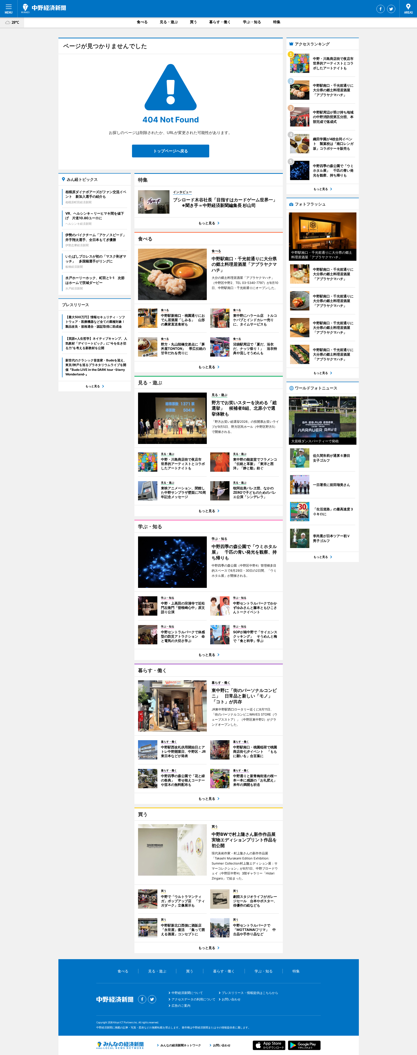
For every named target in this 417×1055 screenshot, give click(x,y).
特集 (276, 22)
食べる (142, 22)
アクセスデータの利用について (193, 999)
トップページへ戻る (170, 150)
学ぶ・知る (252, 22)
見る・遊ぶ (169, 22)
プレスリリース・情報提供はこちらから (250, 993)
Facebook (380, 9)
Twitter (391, 9)
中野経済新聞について (187, 993)
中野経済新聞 (43, 8)
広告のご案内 (181, 1005)
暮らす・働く (220, 22)
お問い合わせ (231, 999)
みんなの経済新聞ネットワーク (120, 1045)
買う (193, 22)
